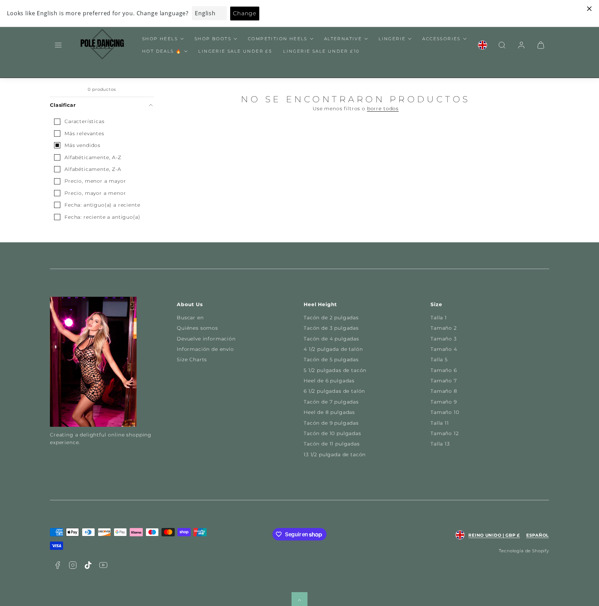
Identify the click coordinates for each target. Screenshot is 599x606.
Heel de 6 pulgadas (329, 381)
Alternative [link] (343, 38)
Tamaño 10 (445, 412)
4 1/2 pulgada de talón (333, 349)
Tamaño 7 (444, 381)
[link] (482, 45)
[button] (58, 45)
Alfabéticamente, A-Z (92, 157)
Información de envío (205, 349)
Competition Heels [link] (277, 38)
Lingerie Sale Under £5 (235, 51)
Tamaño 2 (444, 328)
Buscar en (190, 317)
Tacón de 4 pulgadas (331, 339)
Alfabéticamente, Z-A (92, 169)
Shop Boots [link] (212, 38)
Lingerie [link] (392, 38)
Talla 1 (439, 317)
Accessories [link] (441, 38)
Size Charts (192, 359)
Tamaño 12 (445, 433)
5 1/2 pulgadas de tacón (335, 370)
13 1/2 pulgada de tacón (335, 454)
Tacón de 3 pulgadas (331, 328)
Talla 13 (440, 444)
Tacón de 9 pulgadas (331, 423)
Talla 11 (440, 423)
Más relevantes (84, 133)
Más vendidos (82, 145)
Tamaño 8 (444, 391)
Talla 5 (439, 359)
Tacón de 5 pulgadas (331, 359)
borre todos (383, 108)
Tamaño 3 (444, 339)
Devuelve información (206, 339)
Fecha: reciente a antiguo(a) (102, 217)
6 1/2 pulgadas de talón (334, 391)
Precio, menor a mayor (95, 181)
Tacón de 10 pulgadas (332, 433)
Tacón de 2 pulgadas (331, 317)
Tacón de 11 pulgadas (332, 444)
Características (84, 121)
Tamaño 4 (444, 349)
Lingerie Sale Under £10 (321, 51)
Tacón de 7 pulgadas (331, 402)
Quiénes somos (197, 328)
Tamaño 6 (444, 370)
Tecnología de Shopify (524, 550)
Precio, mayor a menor (95, 193)
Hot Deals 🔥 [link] (162, 51)
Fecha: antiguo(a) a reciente (102, 205)
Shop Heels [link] (160, 38)
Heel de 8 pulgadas (329, 412)
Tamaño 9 (444, 402)
